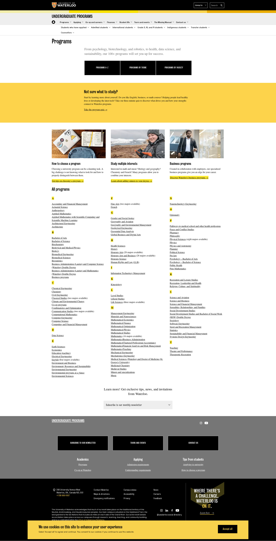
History (114, 248)
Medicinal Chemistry (120, 365)
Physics (173, 242)
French (114, 206)
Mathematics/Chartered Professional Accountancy (133, 342)
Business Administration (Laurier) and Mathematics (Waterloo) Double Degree (75, 272)
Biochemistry (58, 244)
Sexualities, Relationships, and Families (187, 307)
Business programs (60, 277)
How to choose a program (193, 470)
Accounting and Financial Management (70, 203)
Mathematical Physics (121, 329)
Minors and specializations (123, 372)
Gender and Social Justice (122, 218)
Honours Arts (117, 252)
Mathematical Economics (122, 319)
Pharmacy (174, 232)
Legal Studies (117, 295)
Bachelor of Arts (59, 237)
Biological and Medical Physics (66, 247)
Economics (57, 349)
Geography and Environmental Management (131, 224)
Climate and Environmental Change (68, 301)
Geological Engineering (121, 227)
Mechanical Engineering (122, 352)
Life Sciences (117, 302)
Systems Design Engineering (183, 336)
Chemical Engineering (62, 288)
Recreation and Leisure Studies (184, 279)
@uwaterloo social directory (169, 514)
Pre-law (173, 255)
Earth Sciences (58, 346)
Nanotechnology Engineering (183, 203)
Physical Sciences (178, 239)
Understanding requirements (138, 470)
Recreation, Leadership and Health (185, 283)
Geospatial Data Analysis (122, 231)
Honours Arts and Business (123, 255)
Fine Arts (115, 203)
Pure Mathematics (178, 268)
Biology (55, 250)
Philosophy (175, 235)
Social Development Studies (182, 310)
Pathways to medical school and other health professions (195, 226)
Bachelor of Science (61, 241)
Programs (82, 464)
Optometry (175, 214)
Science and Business (179, 300)
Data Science (58, 335)
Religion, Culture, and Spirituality (185, 286)
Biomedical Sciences (61, 257)
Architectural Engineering (63, 223)
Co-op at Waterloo (82, 470)
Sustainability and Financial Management (188, 333)
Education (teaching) (61, 352)
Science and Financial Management (186, 304)
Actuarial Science (60, 206)
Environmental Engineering (64, 369)
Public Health (176, 265)
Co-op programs (59, 304)
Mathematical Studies (120, 332)
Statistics (174, 330)
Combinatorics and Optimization (66, 307)
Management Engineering (122, 313)
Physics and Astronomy (180, 245)
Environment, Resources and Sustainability (71, 366)
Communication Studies (62, 311)
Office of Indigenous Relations (91, 520)
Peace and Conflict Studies (182, 229)
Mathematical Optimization (123, 326)
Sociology (174, 320)
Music (113, 375)
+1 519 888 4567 (63, 495)
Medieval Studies (118, 368)
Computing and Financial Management (69, 324)
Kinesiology (116, 284)
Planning (174, 248)
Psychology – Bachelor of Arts (184, 258)
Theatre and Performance (181, 351)
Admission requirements (138, 464)
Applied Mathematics (61, 213)
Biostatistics (57, 260)
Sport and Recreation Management (185, 326)
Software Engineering (180, 323)
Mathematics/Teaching (121, 349)
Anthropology (58, 210)
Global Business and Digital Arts (126, 234)
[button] (200, 5)
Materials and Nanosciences (123, 316)
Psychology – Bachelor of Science (185, 262)
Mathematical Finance (121, 322)
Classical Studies (59, 298)
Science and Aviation (179, 297)
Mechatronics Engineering (123, 355)
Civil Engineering (60, 294)
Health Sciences (118, 245)
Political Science (177, 252)
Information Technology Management (128, 273)
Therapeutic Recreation (180, 354)
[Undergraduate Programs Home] (53, 22)
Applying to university (193, 464)
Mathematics (116, 336)
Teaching (174, 347)
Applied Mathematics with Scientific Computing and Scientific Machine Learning (75, 218)
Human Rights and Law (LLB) (125, 262)
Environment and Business (64, 362)
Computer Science (60, 320)
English (55, 359)
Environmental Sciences (63, 375)
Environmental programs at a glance (68, 372)
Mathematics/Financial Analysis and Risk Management (136, 345)
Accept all (227, 528)
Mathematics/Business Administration (128, 339)
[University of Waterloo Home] (64, 5)
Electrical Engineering (62, 356)
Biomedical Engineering (63, 254)
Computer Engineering (62, 317)
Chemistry (56, 291)
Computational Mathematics (64, 314)
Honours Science (118, 258)
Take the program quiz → (95, 109)
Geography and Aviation (122, 221)
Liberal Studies (117, 298)
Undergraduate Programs (68, 421)
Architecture (57, 226)
